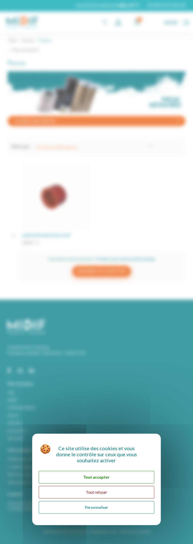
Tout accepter (96, 477)
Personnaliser (96, 507)
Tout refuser (96, 492)
